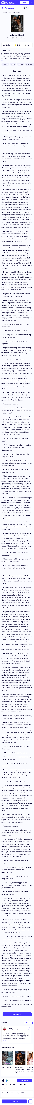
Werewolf (8, 13)
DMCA (22, 1093)
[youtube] (24, 1084)
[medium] (21, 1084)
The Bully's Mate (6, 1067)
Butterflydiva (16, 38)
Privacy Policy (15, 1093)
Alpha (13, 64)
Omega (20, 64)
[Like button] (30, 1101)
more (2, 60)
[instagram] (6, 1084)
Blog (3, 1088)
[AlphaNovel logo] (7, 7)
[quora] (17, 1084)
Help (8, 1088)
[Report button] (28, 1028)
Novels (3, 13)
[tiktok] (10, 1084)
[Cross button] (31, 3)
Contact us (15, 1088)
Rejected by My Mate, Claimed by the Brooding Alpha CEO (20, 1070)
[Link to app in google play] (7, 1080)
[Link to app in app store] (3, 1080)
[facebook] (3, 1084)
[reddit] (14, 1084)
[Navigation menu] (31, 8)
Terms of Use (5, 1093)
